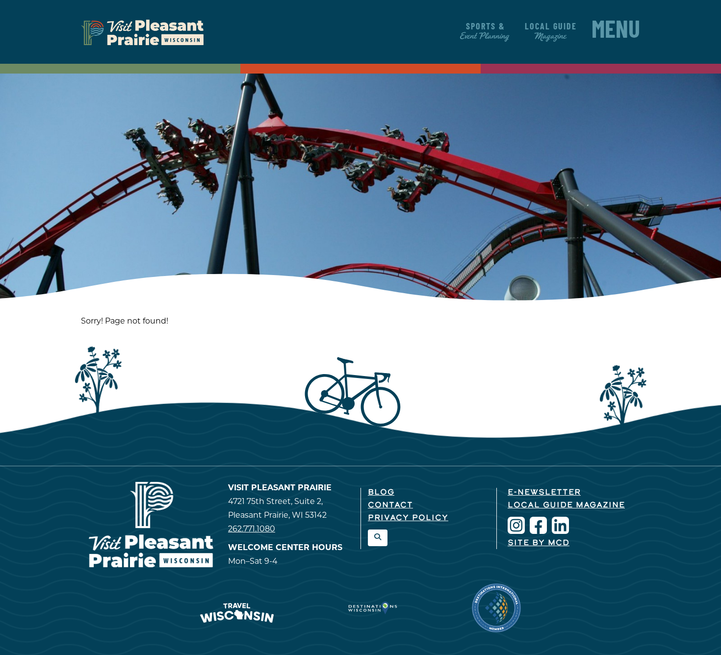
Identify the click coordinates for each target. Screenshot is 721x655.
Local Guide (551, 32)
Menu (616, 32)
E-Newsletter (544, 493)
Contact (390, 505)
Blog (381, 493)
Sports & (485, 32)
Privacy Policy (408, 518)
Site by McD (538, 543)
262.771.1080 (251, 529)
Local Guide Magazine (566, 505)
